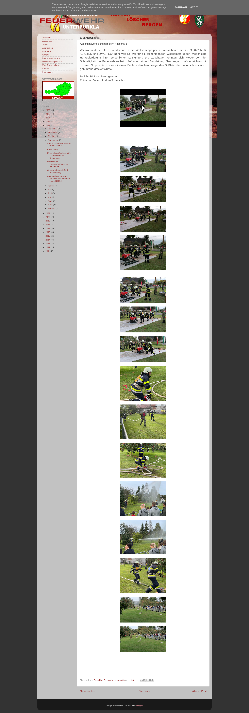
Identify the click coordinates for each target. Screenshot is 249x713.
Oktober (52, 136)
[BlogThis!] (144, 680)
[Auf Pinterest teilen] (152, 680)
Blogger (139, 706)
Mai (50, 197)
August (51, 186)
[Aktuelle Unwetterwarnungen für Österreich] (58, 99)
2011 (48, 251)
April (50, 201)
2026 (48, 110)
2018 (48, 225)
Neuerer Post (88, 691)
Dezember (53, 129)
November (53, 132)
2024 (48, 118)
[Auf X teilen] (147, 680)
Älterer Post (199, 691)
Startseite (144, 691)
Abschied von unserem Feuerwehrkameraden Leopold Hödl (58, 178)
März (50, 205)
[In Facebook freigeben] (149, 680)
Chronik (45, 55)
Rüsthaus (46, 51)
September (53, 140)
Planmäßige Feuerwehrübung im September (57, 164)
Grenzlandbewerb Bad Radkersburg (57, 171)
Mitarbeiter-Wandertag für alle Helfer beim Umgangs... (59, 155)
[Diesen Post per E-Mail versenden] (141, 680)
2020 (48, 217)
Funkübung (52, 149)
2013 (48, 244)
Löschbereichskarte (51, 58)
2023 (48, 121)
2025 (48, 114)
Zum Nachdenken (50, 65)
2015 (48, 236)
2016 (48, 232)
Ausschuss (47, 41)
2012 (48, 247)
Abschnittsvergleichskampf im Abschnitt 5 (59, 144)
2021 (48, 213)
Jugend (45, 44)
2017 (48, 228)
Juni (50, 193)
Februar (52, 209)
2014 (48, 240)
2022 (48, 125)
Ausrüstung (47, 48)
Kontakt (45, 69)
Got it (194, 7)
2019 (48, 221)
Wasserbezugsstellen (52, 62)
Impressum (47, 72)
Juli (49, 189)
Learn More (180, 7)
